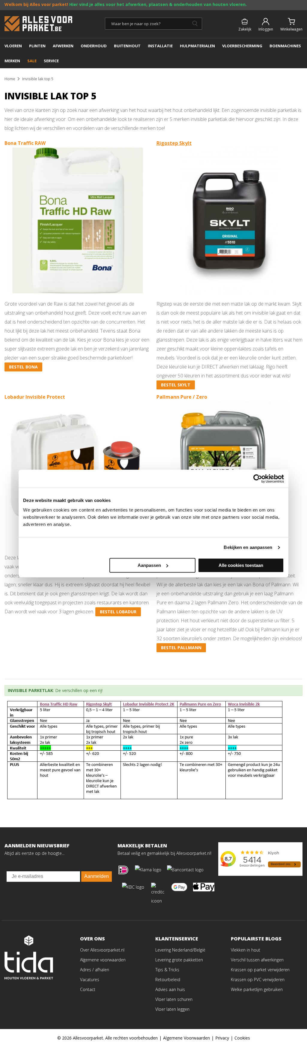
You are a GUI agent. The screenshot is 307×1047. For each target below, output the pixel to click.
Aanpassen (149, 565)
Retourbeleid (167, 979)
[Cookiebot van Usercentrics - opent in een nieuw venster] (257, 478)
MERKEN (12, 60)
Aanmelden (96, 876)
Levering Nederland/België (180, 950)
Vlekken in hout (245, 950)
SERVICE (51, 60)
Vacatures (89, 979)
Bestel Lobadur (118, 611)
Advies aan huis (170, 989)
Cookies (242, 1038)
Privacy (222, 1038)
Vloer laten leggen (172, 1009)
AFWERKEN (63, 45)
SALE (32, 60)
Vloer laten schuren (173, 999)
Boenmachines (285, 45)
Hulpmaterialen (197, 45)
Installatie (160, 45)
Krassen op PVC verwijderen (258, 979)
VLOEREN (13, 45)
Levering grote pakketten (179, 960)
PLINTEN (37, 45)
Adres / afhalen (94, 969)
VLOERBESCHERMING (242, 45)
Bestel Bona (23, 367)
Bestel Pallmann (181, 647)
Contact (87, 989)
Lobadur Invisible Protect (34, 397)
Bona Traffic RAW (25, 143)
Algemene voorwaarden (103, 960)
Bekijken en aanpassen (248, 547)
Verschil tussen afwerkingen (257, 960)
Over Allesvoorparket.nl (102, 950)
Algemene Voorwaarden (186, 1038)
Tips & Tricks (167, 969)
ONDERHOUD (94, 45)
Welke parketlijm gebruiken (257, 989)
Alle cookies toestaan (241, 565)
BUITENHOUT (127, 45)
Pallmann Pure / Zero (181, 397)
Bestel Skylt (175, 385)
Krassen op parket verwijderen (260, 969)
